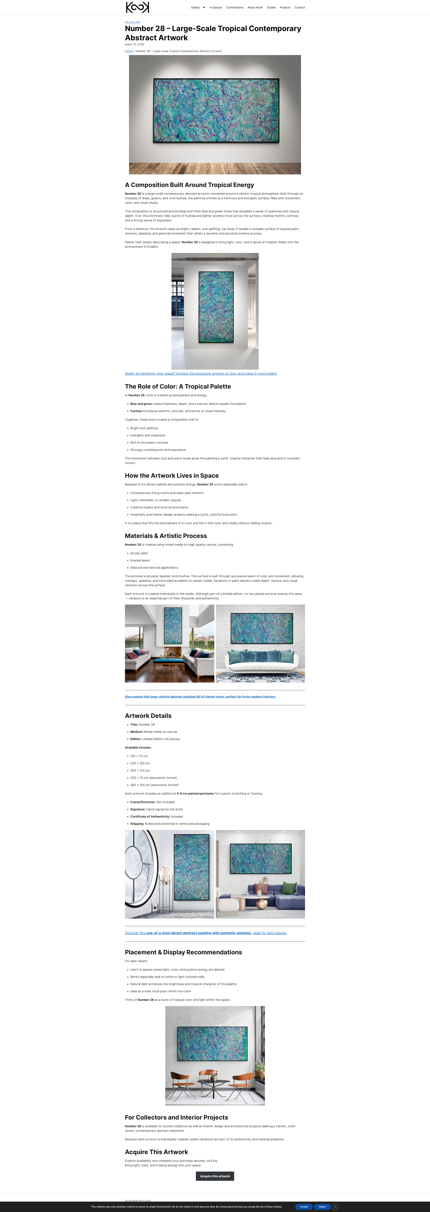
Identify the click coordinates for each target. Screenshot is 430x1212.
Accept (304, 1206)
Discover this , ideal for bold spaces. (206, 933)
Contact (300, 7)
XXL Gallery (132, 22)
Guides (271, 7)
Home (129, 51)
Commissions (234, 7)
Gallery (195, 7)
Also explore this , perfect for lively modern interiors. (200, 696)
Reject (322, 1206)
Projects (285, 7)
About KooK (255, 7)
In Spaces (216, 7)
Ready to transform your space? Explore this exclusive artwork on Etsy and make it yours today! (201, 373)
